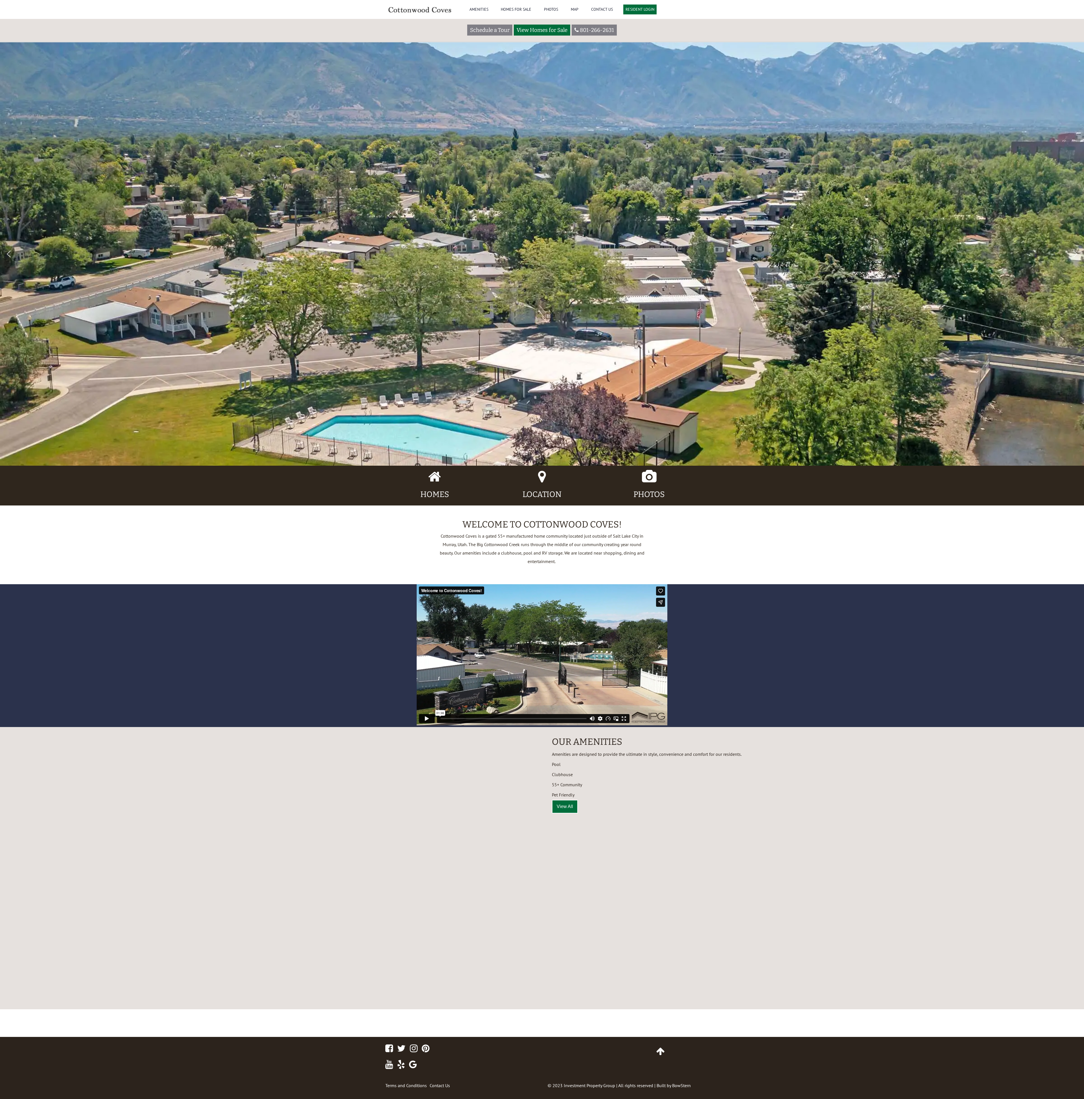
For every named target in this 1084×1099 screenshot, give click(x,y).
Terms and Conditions (406, 1085)
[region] (542, 233)
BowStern (681, 1085)
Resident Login (640, 9)
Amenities (478, 9)
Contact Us (602, 9)
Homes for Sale (516, 9)
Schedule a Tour (490, 30)
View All (565, 806)
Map (574, 9)
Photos (551, 9)
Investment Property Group (589, 1085)
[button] (8, 254)
